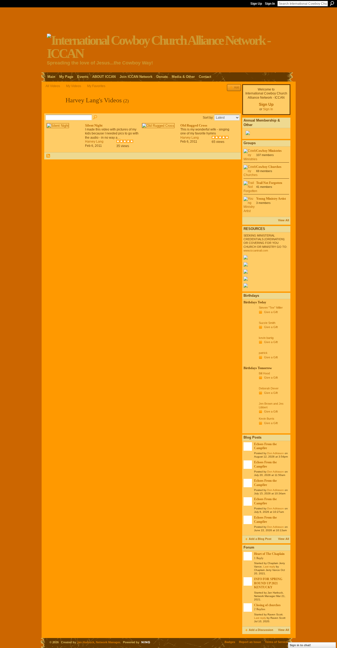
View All (283, 220)
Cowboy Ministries (269, 151)
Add (236, 87)
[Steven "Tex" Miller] (250, 317)
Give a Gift (271, 312)
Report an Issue (250, 642)
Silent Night (93, 125)
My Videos (73, 86)
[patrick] (250, 362)
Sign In (270, 4)
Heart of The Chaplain (269, 554)
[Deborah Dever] (250, 398)
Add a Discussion (261, 629)
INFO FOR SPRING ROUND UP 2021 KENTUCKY (268, 583)
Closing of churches (267, 605)
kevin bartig (266, 337)
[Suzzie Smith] (250, 332)
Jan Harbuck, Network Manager (98, 642)
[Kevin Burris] (250, 428)
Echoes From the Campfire (265, 446)
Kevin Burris (266, 418)
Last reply (269, 566)
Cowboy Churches (268, 167)
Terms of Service (276, 642)
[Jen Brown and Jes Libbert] (250, 413)
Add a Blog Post (260, 538)
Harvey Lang (94, 141)
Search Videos (95, 117)
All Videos (53, 86)
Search (332, 3)
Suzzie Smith (267, 322)
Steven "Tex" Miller (271, 307)
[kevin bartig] (250, 347)
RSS (48, 156)
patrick (263, 352)
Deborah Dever (269, 388)
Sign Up (256, 4)
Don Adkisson (275, 453)
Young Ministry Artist (271, 198)
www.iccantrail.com (256, 250)
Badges (230, 642)
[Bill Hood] (250, 383)
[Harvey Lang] (54, 110)
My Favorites (96, 86)
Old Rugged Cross (193, 125)
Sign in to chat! (300, 645)
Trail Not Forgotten (269, 183)
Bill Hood (264, 373)
